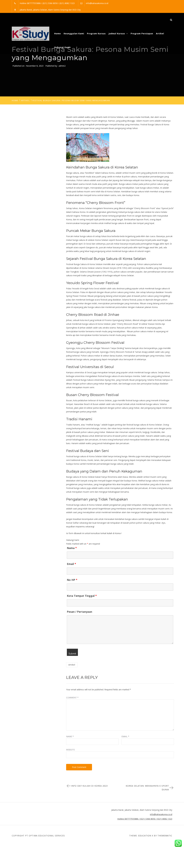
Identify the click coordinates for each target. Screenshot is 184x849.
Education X (145, 835)
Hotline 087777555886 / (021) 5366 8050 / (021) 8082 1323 (47, 3)
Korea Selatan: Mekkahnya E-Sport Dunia (147, 787)
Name (70, 736)
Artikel (160, 33)
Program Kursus (96, 33)
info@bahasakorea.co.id (97, 3)
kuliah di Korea (114, 533)
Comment (72, 697)
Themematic (165, 835)
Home (57, 33)
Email (71, 563)
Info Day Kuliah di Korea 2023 (89, 785)
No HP (72, 579)
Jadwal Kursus (117, 33)
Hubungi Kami (62, 47)
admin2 (62, 65)
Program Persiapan (142, 33)
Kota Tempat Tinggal (82, 595)
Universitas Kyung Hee (104, 380)
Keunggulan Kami (74, 33)
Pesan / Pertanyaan (79, 611)
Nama (72, 548)
